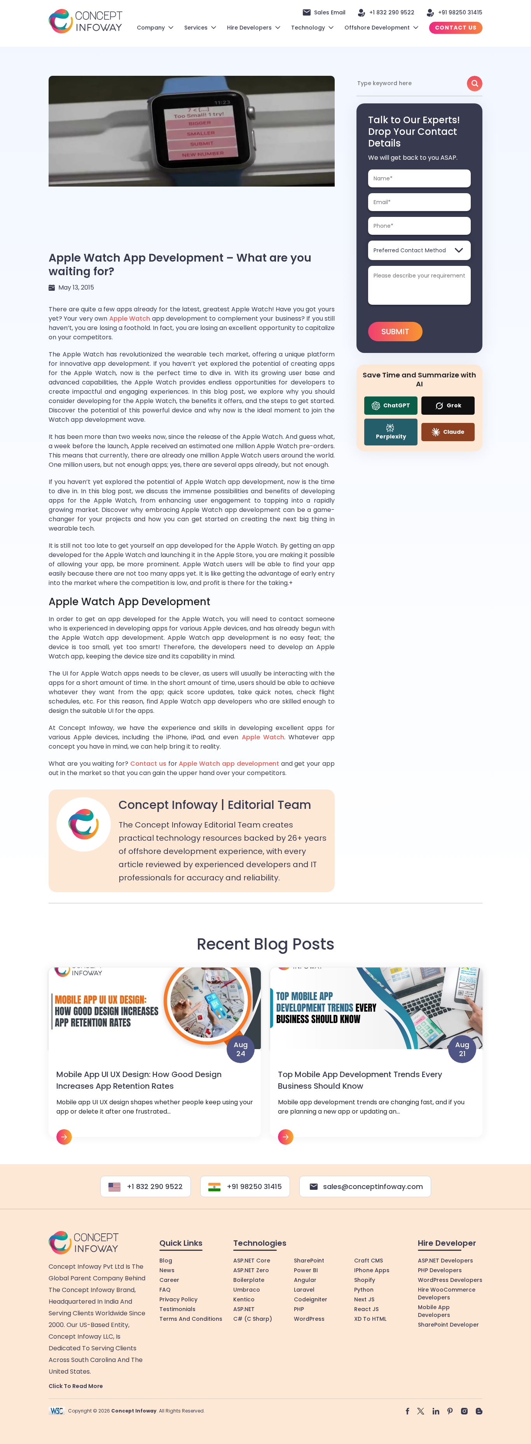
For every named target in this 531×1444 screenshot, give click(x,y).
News (167, 1270)
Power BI (306, 1270)
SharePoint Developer (448, 1325)
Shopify (364, 1280)
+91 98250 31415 (460, 12)
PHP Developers (440, 1270)
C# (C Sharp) (252, 1319)
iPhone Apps (372, 1270)
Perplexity (391, 436)
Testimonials (177, 1309)
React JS (366, 1309)
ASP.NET (244, 1309)
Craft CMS (368, 1260)
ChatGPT (396, 405)
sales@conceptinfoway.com (373, 1186)
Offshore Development (377, 27)
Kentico (244, 1299)
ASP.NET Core (251, 1260)
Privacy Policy (178, 1299)
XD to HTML (370, 1319)
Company (151, 27)
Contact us (148, 763)
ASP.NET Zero (251, 1270)
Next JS (364, 1299)
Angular (305, 1280)
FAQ (165, 1290)
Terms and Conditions (190, 1319)
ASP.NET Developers (445, 1260)
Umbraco (246, 1290)
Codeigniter (310, 1299)
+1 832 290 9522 (391, 12)
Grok (453, 405)
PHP (299, 1309)
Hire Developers (249, 27)
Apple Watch (129, 318)
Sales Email (330, 12)
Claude (453, 432)
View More (155, 1056)
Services (196, 27)
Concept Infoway (134, 1410)
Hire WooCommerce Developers (446, 1293)
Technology (308, 27)
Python (364, 1290)
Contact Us (456, 27)
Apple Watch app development (229, 763)
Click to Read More (76, 1386)
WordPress (309, 1319)
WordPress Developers (450, 1280)
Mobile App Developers (434, 1311)
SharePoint (309, 1260)
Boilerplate (248, 1280)
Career (169, 1280)
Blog (165, 1260)
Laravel (304, 1290)
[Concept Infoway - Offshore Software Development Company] (85, 20)
